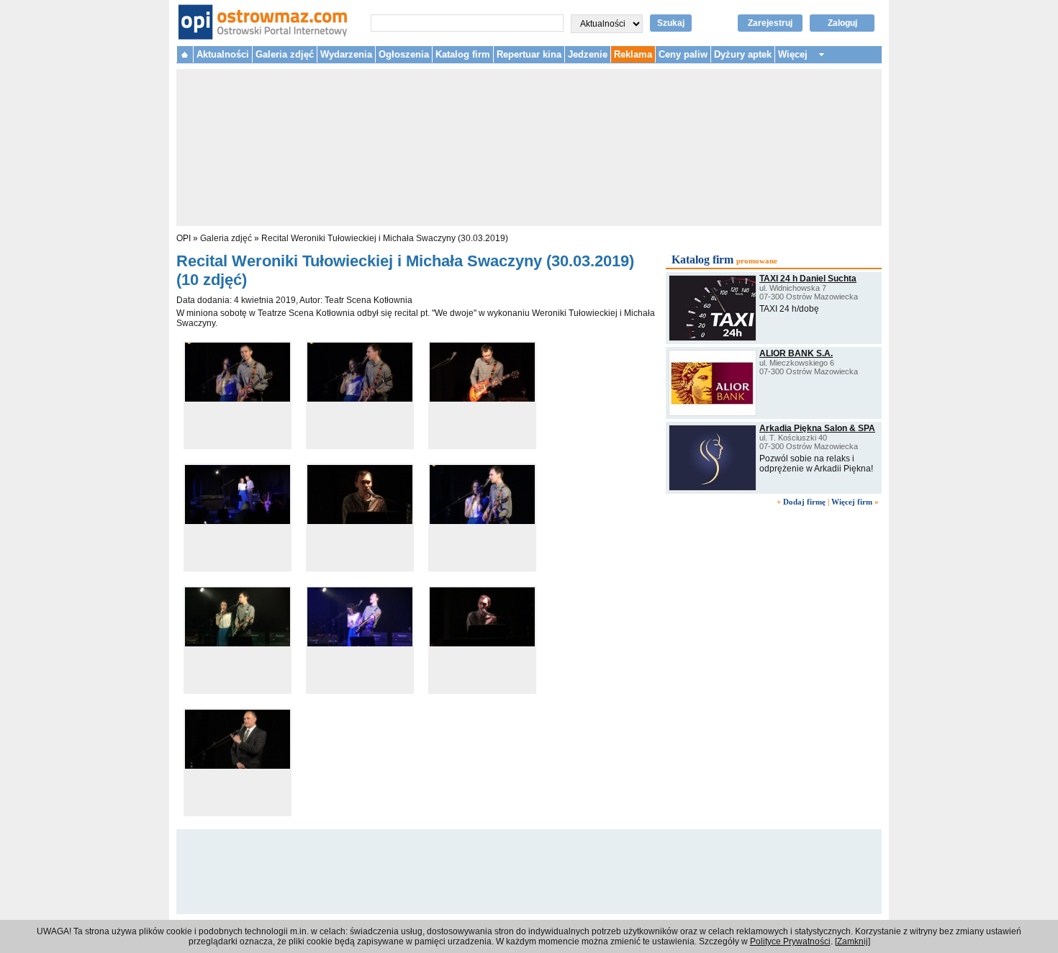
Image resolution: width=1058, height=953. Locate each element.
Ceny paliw (683, 54)
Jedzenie (587, 54)
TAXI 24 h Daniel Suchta (807, 279)
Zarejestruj (770, 23)
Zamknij (852, 941)
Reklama (633, 54)
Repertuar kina (529, 54)
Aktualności (222, 54)
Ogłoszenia (404, 54)
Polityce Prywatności (790, 941)
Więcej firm (851, 501)
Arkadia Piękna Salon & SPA (817, 428)
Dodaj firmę (804, 501)
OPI (183, 238)
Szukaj (670, 23)
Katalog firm (462, 54)
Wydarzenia (346, 54)
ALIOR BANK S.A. (796, 353)
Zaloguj (842, 23)
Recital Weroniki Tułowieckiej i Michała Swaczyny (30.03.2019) (384, 238)
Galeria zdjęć (285, 54)
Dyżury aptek (743, 54)
